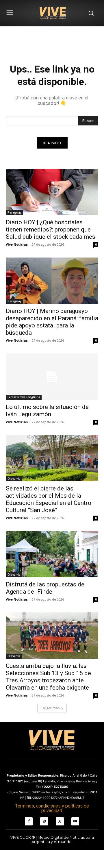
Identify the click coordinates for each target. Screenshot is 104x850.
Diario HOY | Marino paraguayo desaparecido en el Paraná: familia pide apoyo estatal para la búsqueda (52, 322)
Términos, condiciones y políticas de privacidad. (52, 808)
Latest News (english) (24, 397)
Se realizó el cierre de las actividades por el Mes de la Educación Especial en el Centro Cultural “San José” (48, 499)
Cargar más (50, 707)
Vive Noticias (17, 244)
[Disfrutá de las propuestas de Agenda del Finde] (52, 554)
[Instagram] (44, 821)
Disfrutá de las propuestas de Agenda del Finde (45, 588)
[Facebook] (29, 821)
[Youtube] (75, 821)
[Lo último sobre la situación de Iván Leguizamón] (52, 376)
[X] (60, 821)
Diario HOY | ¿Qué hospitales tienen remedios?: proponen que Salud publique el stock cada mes (50, 229)
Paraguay (14, 212)
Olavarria (14, 479)
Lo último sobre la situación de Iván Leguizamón (47, 410)
